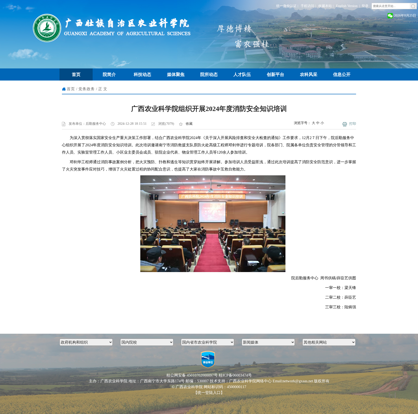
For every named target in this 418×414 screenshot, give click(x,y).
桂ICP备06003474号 (235, 375)
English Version (347, 6)
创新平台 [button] (275, 74)
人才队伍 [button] (242, 74)
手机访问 (307, 6)
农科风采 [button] (308, 74)
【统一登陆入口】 (209, 393)
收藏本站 (325, 6)
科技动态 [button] (142, 74)
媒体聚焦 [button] (176, 74)
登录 (365, 6)
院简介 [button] (109, 74)
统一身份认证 (286, 6)
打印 (352, 124)
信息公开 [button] (342, 74)
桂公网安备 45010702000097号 (192, 375)
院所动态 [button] (209, 74)
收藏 (189, 124)
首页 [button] (76, 74)
